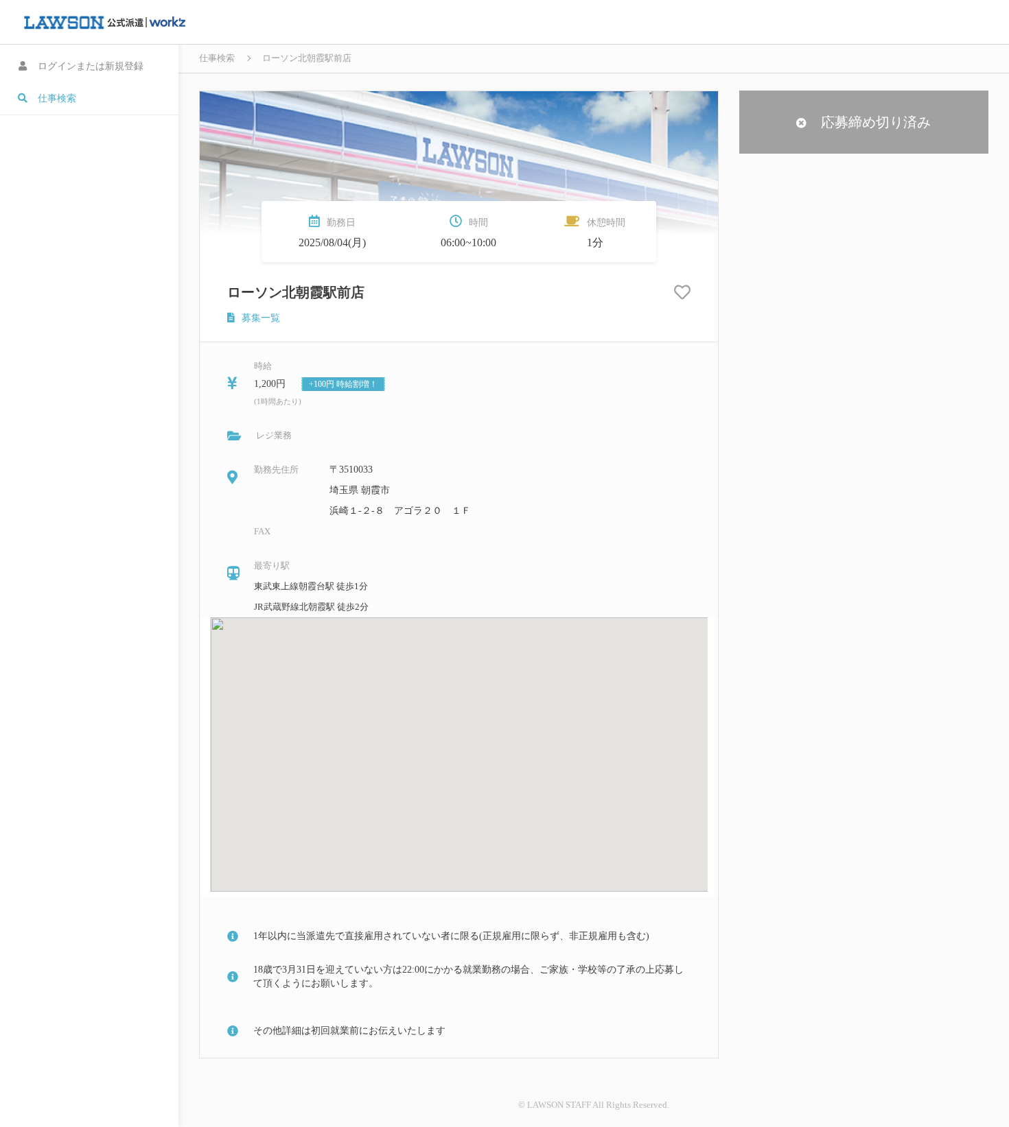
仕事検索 (217, 58)
